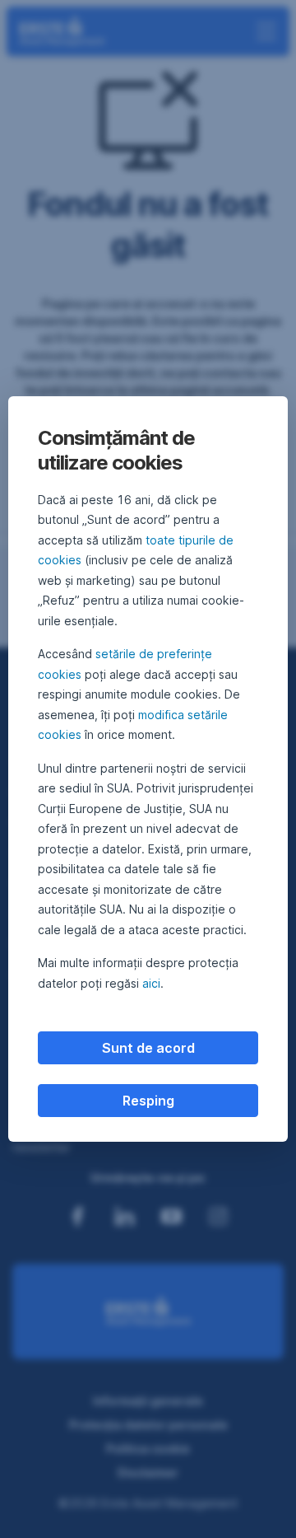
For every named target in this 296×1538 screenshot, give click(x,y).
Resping (148, 1100)
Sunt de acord (148, 1048)
